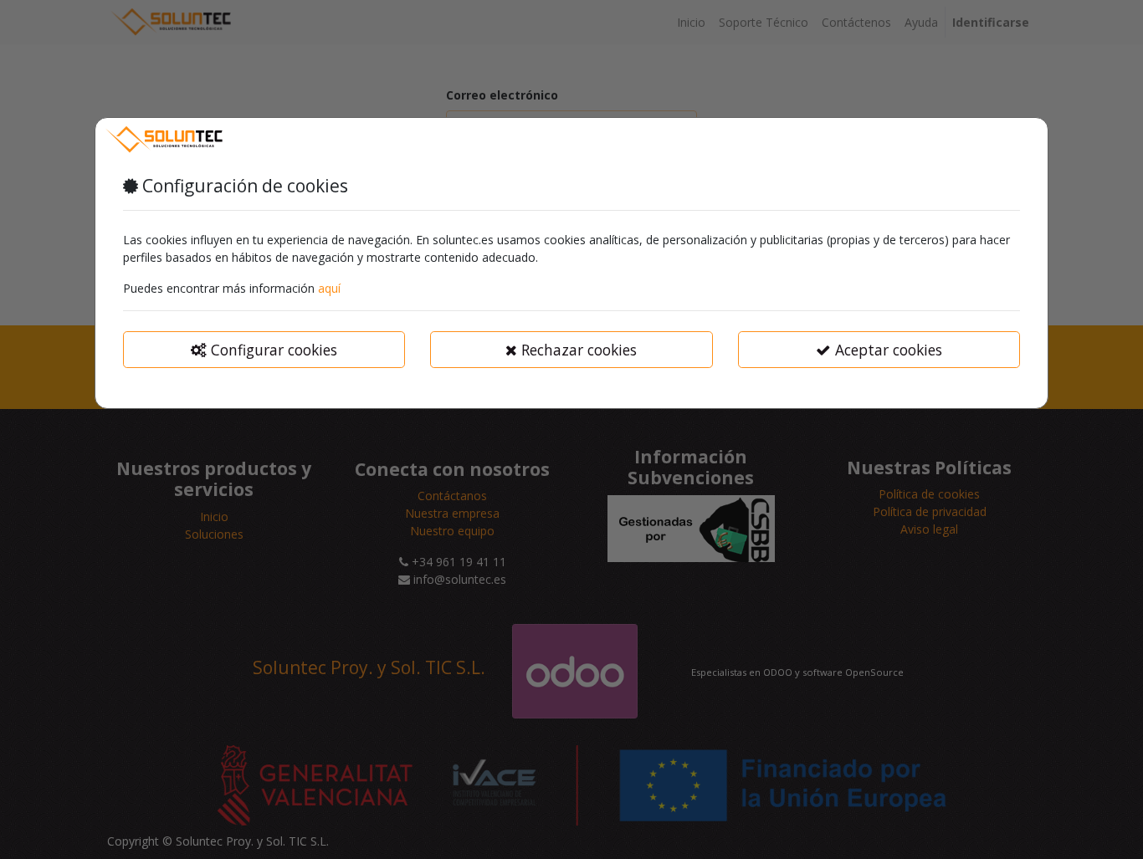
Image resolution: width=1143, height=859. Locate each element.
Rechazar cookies (577, 350)
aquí (329, 288)
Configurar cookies (272, 350)
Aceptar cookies (886, 350)
